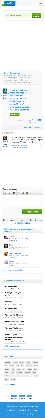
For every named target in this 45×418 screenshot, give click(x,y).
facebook (35, 362)
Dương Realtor (11, 286)
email (34, 372)
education (19, 372)
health (28, 362)
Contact (34, 410)
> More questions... (11, 346)
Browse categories (22, 406)
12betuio (8, 302)
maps (12, 372)
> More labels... (10, 384)
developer (7, 362)
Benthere (12, 261)
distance (24, 376)
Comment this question (32, 127)
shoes (6, 372)
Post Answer (32, 211)
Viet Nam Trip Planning (14, 315)
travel (36, 366)
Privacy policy (17, 414)
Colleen (11, 245)
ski (6, 376)
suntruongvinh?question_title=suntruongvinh (14, 336)
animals (22, 362)
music (18, 369)
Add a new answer (10, 189)
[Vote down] (16, 120)
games (15, 362)
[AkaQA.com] (8, 3)
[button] (5, 193)
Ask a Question (36, 15)
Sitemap (25, 414)
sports (7, 379)
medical (36, 376)
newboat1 (6, 93)
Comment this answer (19, 147)
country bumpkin (15, 253)
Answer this (15, 114)
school (13, 379)
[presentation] (6, 193)
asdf (6, 366)
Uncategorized (15, 73)
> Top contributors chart (13, 270)
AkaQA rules (11, 410)
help (13, 369)
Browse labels (34, 406)
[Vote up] (12, 120)
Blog (31, 414)
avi (30, 376)
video (35, 369)
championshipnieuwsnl (14, 321)
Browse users (10, 406)
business (27, 372)
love (22, 366)
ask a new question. (29, 221)
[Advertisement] (22, 47)
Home (6, 73)
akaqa (18, 376)
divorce (11, 376)
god (18, 366)
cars (24, 369)
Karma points (26, 410)
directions (29, 366)
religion (12, 366)
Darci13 (5, 141)
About (19, 410)
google (30, 369)
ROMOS (12, 237)
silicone (7, 369)
